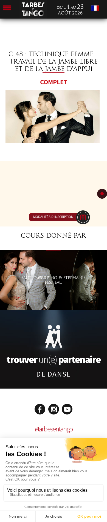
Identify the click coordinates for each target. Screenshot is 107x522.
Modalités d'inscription (53, 217)
